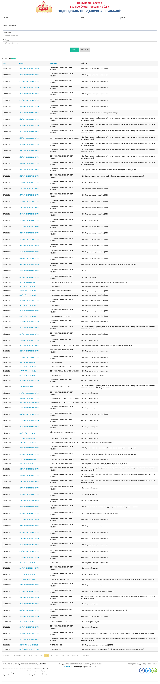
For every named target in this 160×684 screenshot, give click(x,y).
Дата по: (123, 18)
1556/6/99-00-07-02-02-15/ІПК (29, 321)
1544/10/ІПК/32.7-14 (26, 387)
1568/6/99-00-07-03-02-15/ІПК (29, 252)
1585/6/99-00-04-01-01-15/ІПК (29, 144)
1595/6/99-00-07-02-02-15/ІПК (29, 75)
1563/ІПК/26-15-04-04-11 (27, 287)
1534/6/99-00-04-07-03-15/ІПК (29, 448)
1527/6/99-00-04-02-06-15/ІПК (29, 488)
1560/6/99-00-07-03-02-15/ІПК (29, 300)
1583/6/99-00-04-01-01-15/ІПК (29, 157)
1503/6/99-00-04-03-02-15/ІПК (29, 633)
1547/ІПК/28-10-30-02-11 (27, 371)
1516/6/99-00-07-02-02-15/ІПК (29, 557)
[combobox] (80, 36)
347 (46, 655)
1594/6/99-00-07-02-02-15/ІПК (29, 88)
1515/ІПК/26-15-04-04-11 (27, 563)
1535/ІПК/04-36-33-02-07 (27, 443)
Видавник (53, 63)
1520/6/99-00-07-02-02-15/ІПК (29, 532)
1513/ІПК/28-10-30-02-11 (27, 574)
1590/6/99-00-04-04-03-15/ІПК (29, 113)
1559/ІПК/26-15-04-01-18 (27, 306)
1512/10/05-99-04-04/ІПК (27, 580)
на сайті (67, 667)
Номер (21, 63)
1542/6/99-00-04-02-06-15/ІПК (29, 398)
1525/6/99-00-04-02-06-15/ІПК (29, 501)
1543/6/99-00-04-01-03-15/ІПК (29, 393)
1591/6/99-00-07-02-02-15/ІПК (29, 106)
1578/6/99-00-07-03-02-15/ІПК (29, 189)
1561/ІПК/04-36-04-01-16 (27, 295)
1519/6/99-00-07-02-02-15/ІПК (29, 539)
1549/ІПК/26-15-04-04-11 (27, 363)
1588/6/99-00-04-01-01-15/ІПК (29, 125)
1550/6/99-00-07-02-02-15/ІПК (29, 357)
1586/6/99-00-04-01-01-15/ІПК (29, 138)
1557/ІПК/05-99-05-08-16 (27, 316)
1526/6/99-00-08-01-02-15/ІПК (29, 494)
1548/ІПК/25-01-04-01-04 (27, 367)
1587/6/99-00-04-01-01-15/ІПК (29, 132)
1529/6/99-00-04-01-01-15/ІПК (29, 475)
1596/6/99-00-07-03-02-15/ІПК (29, 69)
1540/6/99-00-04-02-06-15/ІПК (29, 408)
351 (68, 655)
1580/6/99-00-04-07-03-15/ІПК (29, 176)
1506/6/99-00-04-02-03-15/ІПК (29, 616)
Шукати (74, 50)
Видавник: (7, 33)
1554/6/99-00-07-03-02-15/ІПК (29, 334)
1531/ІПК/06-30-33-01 (26, 464)
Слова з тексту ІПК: (9, 25)
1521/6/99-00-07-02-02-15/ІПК (29, 526)
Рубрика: (6, 40)
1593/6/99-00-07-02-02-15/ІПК (29, 94)
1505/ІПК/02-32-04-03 (26, 622)
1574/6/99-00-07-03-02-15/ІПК (29, 214)
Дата (4, 63)
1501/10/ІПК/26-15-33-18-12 (28, 645)
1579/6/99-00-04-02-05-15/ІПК (29, 182)
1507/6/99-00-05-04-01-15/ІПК (29, 610)
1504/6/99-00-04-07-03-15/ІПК (29, 627)
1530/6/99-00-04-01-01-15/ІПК (29, 469)
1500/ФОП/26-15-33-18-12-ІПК (29, 649)
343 (25, 655)
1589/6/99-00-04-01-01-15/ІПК (29, 119)
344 (30, 655)
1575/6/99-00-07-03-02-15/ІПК (29, 208)
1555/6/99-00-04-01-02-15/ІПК (29, 328)
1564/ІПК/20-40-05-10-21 (27, 282)
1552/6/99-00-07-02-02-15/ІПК (29, 346)
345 (36, 655)
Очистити (84, 50)
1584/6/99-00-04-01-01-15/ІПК (29, 151)
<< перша (6, 655)
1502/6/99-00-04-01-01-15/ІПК (29, 640)
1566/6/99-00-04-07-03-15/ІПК (29, 265)
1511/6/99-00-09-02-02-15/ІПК (29, 585)
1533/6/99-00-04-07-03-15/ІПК (29, 454)
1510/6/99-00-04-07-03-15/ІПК (29, 591)
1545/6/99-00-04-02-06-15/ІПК (29, 380)
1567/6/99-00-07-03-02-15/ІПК (29, 258)
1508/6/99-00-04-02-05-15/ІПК (29, 604)
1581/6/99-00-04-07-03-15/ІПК (29, 170)
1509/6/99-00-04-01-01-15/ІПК (29, 598)
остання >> (86, 655)
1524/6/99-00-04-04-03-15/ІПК (29, 507)
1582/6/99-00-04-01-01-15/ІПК (29, 163)
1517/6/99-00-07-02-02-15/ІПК (29, 551)
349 (57, 655)
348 (52, 655)
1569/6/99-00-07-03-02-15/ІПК (29, 246)
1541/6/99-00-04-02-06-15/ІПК (29, 403)
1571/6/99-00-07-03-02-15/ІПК (29, 233)
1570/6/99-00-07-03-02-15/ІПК (29, 239)
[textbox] (80, 36)
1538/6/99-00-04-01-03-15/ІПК (29, 420)
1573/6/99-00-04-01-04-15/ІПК (29, 220)
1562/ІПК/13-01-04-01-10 (27, 291)
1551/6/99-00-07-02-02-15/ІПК (29, 351)
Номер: (5, 18)
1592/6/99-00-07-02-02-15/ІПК (29, 100)
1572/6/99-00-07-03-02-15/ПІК (29, 227)
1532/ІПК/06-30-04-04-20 (27, 459)
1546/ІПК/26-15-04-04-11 (27, 375)
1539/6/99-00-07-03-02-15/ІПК (29, 414)
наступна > (76, 655)
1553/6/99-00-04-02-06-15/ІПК (29, 340)
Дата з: (83, 18)
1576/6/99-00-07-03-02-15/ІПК (29, 201)
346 (41, 655)
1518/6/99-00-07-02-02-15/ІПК (29, 545)
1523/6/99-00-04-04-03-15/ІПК (29, 513)
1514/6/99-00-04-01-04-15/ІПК (29, 568)
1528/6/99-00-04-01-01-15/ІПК (29, 482)
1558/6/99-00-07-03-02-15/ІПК (29, 311)
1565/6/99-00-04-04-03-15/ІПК (29, 271)
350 (63, 655)
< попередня (16, 655)
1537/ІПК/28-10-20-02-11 (27, 433)
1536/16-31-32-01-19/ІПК (27, 438)
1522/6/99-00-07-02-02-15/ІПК (29, 520)
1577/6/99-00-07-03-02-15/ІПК (29, 195)
